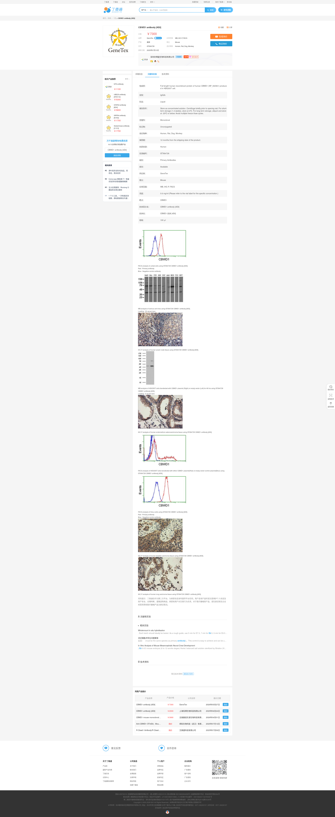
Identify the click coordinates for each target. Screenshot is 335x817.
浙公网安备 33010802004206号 (178, 794)
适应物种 (170, 46)
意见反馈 (116, 748)
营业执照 (126, 797)
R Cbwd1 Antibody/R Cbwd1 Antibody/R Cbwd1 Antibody (159, 730)
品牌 (139, 38)
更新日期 (141, 50)
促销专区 (160, 777)
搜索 (212, 10)
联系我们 (133, 770)
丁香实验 (106, 773)
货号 (139, 46)
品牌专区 (160, 770)
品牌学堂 (160, 773)
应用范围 (170, 38)
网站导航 (133, 781)
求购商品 (160, 766)
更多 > (127, 79)
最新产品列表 (107, 770)
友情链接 (133, 773)
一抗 (114, 18)
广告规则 (187, 777)
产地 (139, 42)
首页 (104, 18)
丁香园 (115, 2)
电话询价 (223, 43)
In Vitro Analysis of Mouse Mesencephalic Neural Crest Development (166, 645)
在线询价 (223, 36)
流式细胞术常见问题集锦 (148, 638)
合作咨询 (171, 748)
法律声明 (133, 777)
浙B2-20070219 (121, 794)
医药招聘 (132, 2)
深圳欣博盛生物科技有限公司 (162, 56)
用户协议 (160, 781)
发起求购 (117, 155)
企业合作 (187, 781)
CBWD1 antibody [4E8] (145, 704)
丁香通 (106, 2)
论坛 (123, 2)
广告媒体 (187, 770)
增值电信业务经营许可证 (139, 797)
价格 (139, 34)
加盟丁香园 (134, 785)
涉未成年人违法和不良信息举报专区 (167, 808)
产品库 (105, 766)
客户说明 (187, 773)
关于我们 (133, 766)
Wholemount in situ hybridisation (151, 630)
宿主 (168, 42)
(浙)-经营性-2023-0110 (158, 794)
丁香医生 (143, 2)
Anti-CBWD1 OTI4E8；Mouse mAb (150, 723)
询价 (225, 704)
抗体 (109, 18)
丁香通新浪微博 (108, 781)
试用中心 (106, 777)
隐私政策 (160, 785)
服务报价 (187, 766)
